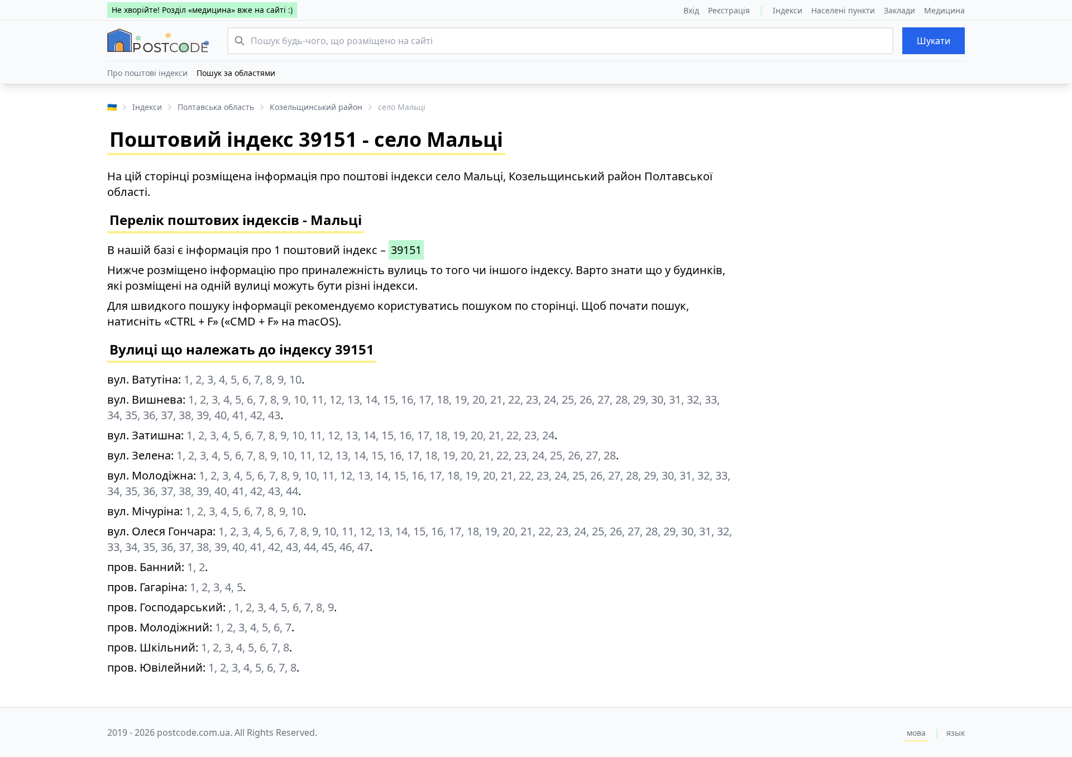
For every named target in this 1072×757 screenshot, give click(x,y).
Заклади (899, 10)
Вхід (691, 10)
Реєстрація (729, 10)
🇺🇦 (112, 107)
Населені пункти (843, 10)
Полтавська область (216, 107)
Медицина (944, 10)
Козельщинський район (316, 107)
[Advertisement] (860, 247)
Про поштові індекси (147, 73)
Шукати (933, 41)
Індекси (787, 10)
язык (955, 732)
